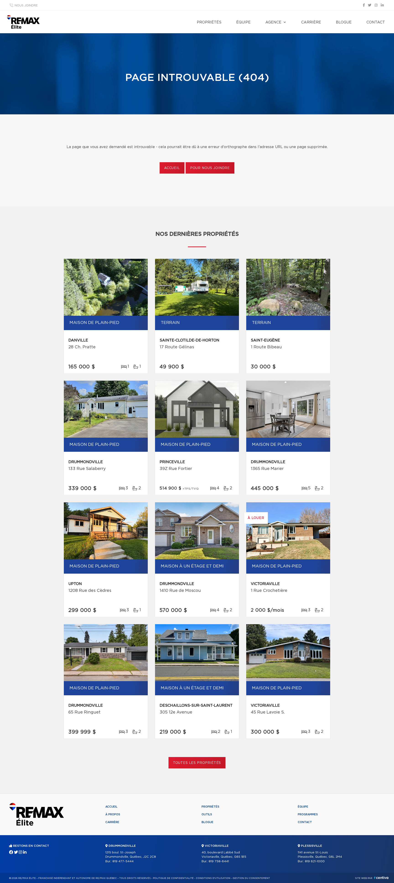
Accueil (172, 168)
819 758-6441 (219, 861)
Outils (207, 814)
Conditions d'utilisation (213, 878)
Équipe (243, 22)
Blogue (344, 22)
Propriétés (209, 22)
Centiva (381, 877)
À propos (112, 814)
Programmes (308, 814)
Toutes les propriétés (197, 763)
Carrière (311, 22)
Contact (375, 22)
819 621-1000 (315, 861)
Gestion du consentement (251, 878)
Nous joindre (26, 5)
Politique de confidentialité (173, 878)
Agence (273, 22)
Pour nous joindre (210, 168)
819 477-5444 (123, 861)
